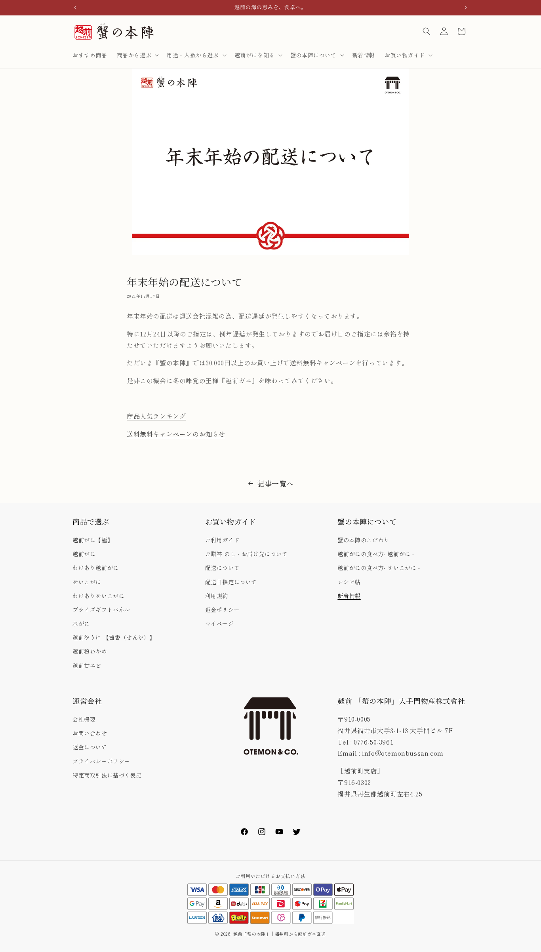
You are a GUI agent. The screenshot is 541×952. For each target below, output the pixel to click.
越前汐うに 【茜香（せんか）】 (113, 637)
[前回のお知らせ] (75, 7)
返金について (89, 747)
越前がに (83, 554)
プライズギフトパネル (101, 610)
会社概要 (83, 719)
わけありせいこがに (98, 596)
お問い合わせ (89, 733)
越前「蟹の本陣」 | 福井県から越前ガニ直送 (281, 934)
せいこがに (86, 582)
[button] (137, 55)
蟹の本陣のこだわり (363, 540)
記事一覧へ (275, 483)
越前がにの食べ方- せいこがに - (378, 568)
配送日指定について (231, 582)
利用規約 (216, 596)
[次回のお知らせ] (465, 7)
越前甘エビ (86, 665)
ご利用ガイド (222, 540)
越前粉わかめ (89, 651)
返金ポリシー (222, 610)
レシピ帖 (348, 582)
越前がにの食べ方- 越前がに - (375, 554)
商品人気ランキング (156, 416)
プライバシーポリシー (101, 761)
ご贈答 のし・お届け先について (246, 554)
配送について (222, 568)
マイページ (219, 623)
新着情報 (348, 596)
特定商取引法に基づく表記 (107, 775)
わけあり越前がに (95, 568)
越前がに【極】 (92, 540)
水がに (81, 623)
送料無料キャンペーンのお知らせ (176, 434)
